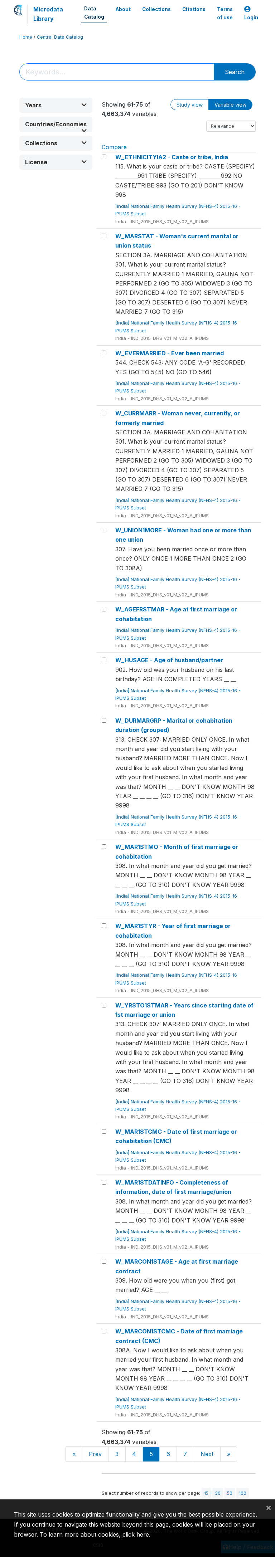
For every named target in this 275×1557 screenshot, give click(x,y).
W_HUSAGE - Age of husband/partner (169, 660)
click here (135, 1534)
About (123, 9)
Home (25, 37)
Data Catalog (94, 12)
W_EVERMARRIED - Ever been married (169, 353)
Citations (194, 9)
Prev (95, 1454)
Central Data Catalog (60, 37)
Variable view (230, 105)
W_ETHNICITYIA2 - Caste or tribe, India (171, 157)
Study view (190, 105)
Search (235, 71)
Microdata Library (48, 14)
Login (251, 17)
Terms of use (225, 13)
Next (207, 1454)
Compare (114, 147)
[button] (56, 105)
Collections (156, 9)
